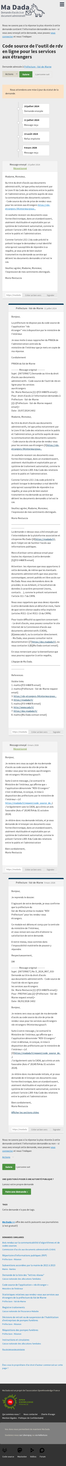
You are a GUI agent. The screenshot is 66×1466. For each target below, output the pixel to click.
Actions (9, 74)
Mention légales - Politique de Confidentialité (22, 1418)
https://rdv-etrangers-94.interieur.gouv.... (35, 696)
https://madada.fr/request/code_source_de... (28, 802)
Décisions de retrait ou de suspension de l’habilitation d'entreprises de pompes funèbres (30, 1319)
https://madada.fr (44, 539)
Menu (62, 4)
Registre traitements (13, 1307)
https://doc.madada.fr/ (25, 711)
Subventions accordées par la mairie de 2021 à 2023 (28, 1265)
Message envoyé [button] (18, 164)
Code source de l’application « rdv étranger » (25, 1284)
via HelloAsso (41, 1435)
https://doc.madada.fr (43, 641)
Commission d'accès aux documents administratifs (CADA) (28, 1249)
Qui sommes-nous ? (11, 1414)
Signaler (50, 295)
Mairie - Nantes (9, 1269)
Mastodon (22, 1456)
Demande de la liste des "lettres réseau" (23, 1275)
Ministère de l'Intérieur (12, 1288)
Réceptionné (20, 168)
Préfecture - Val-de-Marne (37, 66)
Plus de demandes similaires (13, 1349)
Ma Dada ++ (8, 1221)
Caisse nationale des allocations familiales (21, 1278)
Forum (43, 1456)
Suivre (25, 74)
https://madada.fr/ (23, 699)
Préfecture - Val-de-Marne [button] (30, 308)
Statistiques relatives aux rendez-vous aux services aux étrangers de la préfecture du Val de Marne (30, 1296)
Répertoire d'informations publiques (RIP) (24, 1255)
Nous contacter (31, 1414)
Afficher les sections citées (25, 1112)
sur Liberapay (25, 1435)
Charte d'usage (48, 1414)
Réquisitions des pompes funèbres (20, 1330)
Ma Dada (23, 10)
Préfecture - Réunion (11, 1259)
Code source (8, 1456)
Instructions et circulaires (15, 1339)
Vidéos (33, 1456)
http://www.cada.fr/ (24, 707)
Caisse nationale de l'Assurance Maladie (20, 1311)
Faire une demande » (16, 1191)
